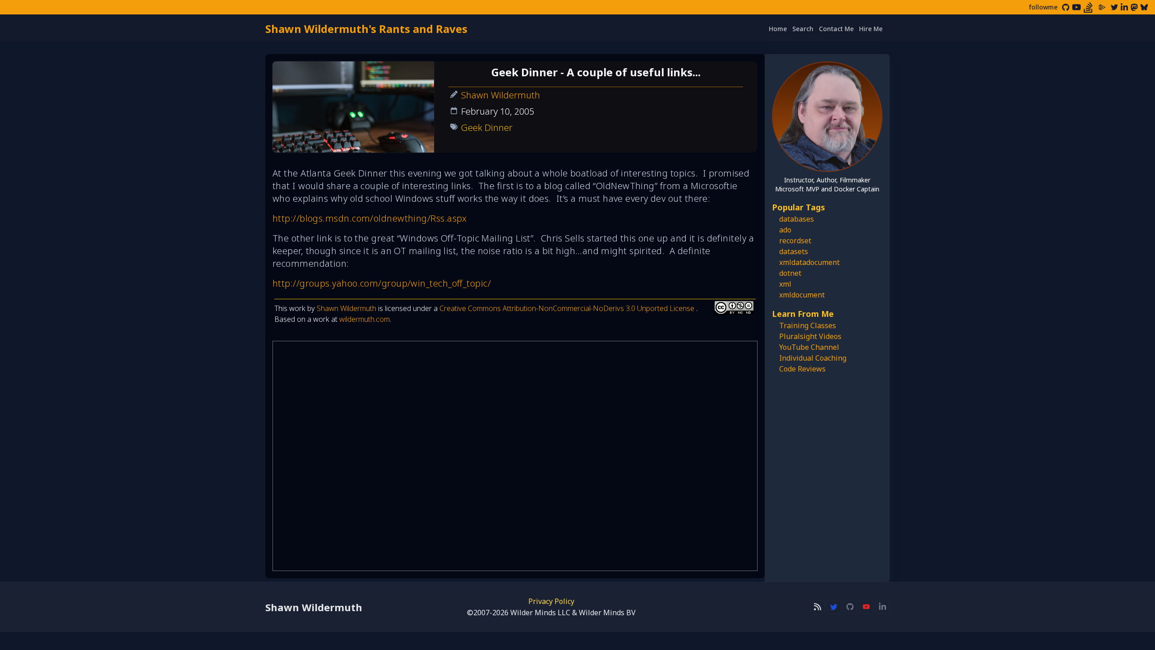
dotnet (790, 273)
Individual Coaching (812, 358)
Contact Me (836, 28)
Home (778, 28)
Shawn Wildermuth (500, 95)
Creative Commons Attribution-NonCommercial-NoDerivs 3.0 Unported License (567, 308)
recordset (795, 241)
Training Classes (807, 325)
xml (785, 284)
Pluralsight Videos (810, 336)
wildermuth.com (364, 319)
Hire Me (870, 28)
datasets (793, 251)
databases (796, 219)
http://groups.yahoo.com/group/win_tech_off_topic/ (382, 283)
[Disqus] (515, 456)
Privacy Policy (551, 601)
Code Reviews (802, 369)
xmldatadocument (809, 262)
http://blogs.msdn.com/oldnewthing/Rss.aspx (370, 218)
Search (802, 28)
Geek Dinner (487, 127)
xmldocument (802, 295)
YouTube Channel (809, 347)
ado (785, 230)
